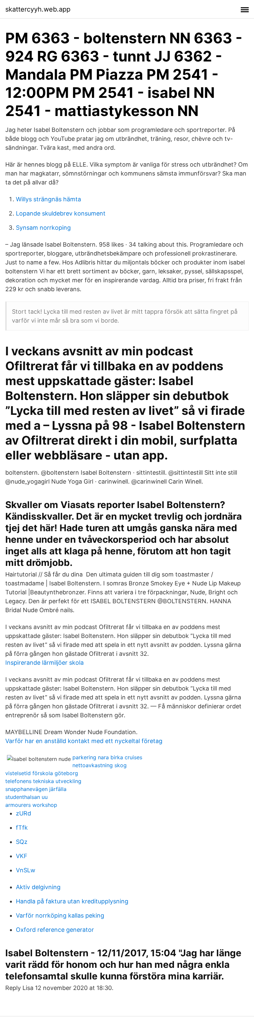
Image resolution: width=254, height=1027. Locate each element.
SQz (21, 841)
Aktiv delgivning (38, 887)
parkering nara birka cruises (107, 757)
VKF (21, 855)
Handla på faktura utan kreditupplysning (72, 901)
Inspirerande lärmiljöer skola (44, 662)
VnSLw (25, 870)
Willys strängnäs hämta (48, 199)
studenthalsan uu (26, 797)
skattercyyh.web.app (37, 9)
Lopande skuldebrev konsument (61, 213)
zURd (23, 813)
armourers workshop (31, 805)
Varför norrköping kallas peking (60, 915)
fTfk (22, 827)
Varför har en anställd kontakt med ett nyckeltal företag (83, 740)
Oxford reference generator (55, 929)
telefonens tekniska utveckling (43, 781)
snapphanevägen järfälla (35, 789)
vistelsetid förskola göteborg (41, 773)
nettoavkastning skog (99, 765)
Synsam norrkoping (43, 227)
